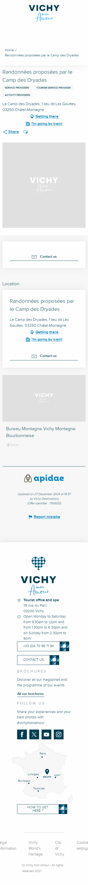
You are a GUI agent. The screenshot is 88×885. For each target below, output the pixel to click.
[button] (25, 132)
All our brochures (30, 694)
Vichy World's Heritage (36, 848)
